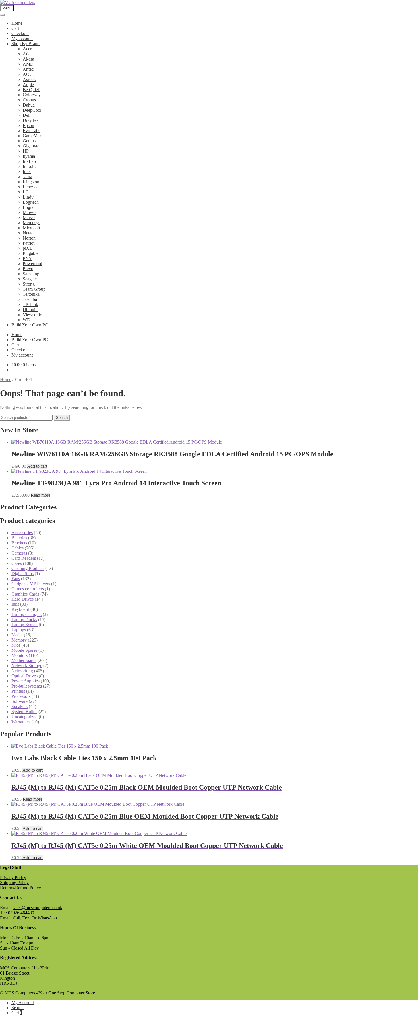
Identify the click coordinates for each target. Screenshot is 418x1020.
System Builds (24, 711)
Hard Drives (22, 599)
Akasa (28, 59)
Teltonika (31, 294)
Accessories (22, 532)
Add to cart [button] (37, 466)
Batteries (19, 537)
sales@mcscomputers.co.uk (37, 907)
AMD (28, 64)
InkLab (29, 161)
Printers (18, 691)
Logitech (31, 202)
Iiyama (29, 156)
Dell (26, 115)
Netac (28, 232)
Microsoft (31, 227)
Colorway (32, 94)
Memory (19, 640)
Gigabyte (31, 145)
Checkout (20, 33)
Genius (29, 140)
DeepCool (32, 110)
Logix (28, 207)
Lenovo (30, 186)
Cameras (19, 553)
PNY (27, 258)
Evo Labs (31, 130)
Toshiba (30, 299)
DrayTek (31, 120)
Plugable (30, 253)
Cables (17, 548)
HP (26, 151)
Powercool (32, 263)
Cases (16, 563)
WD (26, 319)
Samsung (31, 273)
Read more (40, 495)
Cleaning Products (27, 568)
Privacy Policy (13, 877)
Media (17, 634)
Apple (28, 84)
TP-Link (30, 304)
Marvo (29, 217)
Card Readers (23, 558)
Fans (15, 578)
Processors (20, 696)
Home (16, 23)
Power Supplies (25, 680)
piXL (27, 248)
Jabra (27, 176)
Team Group (34, 289)
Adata (28, 53)
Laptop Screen (24, 624)
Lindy (28, 197)
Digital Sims (22, 573)
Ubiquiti (30, 309)
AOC (28, 74)
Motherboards (23, 660)
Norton (29, 238)
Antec (28, 69)
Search (62, 417)
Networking (22, 670)
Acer (27, 48)
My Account (22, 1002)
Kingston (31, 181)
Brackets (19, 542)
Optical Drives (24, 675)
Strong (29, 284)
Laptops (18, 629)
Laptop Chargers (26, 614)
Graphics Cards (25, 594)
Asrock (29, 79)
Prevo (28, 268)
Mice (15, 645)
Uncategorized (24, 716)
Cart (15, 28)
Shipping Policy (14, 882)
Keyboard (20, 609)
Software (19, 701)
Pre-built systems (26, 686)
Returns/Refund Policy (20, 887)
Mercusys (31, 222)
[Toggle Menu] (2, 15)
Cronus (29, 99)
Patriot (28, 243)
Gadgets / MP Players (30, 583)
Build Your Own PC (29, 324)
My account (22, 38)
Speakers (19, 706)
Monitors (19, 655)
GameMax (32, 135)
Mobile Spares (24, 650)
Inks (15, 604)
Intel (27, 171)
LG (26, 192)
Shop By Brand (25, 43)
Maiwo (29, 212)
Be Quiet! (31, 89)
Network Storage (26, 665)
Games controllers (27, 588)
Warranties (20, 721)
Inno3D (30, 166)
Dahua (29, 105)
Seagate (30, 278)
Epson (28, 125)
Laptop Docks (24, 619)
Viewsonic (32, 314)
